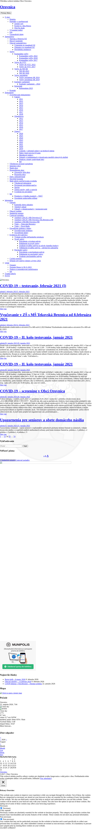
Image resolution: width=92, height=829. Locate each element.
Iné (20, 162)
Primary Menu (6, 13)
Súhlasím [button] (35, 778)
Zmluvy (17, 131)
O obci (7, 17)
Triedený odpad (20, 207)
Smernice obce (15, 166)
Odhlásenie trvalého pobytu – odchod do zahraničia (38, 248)
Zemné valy (18, 24)
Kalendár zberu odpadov (23, 205)
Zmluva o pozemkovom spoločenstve (24, 269)
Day (1, 755)
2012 (21, 101)
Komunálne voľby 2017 (28, 60)
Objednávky (19, 116)
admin (2, 292)
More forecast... (6, 726)
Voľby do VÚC (20, 62)
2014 (21, 106)
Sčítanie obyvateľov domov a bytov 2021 (25, 261)
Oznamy (13, 265)
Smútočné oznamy (17, 213)
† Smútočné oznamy (7, 460)
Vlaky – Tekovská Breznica (24, 224)
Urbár (7, 263)
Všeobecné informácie (22, 183)
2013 (21, 103)
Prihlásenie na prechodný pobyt (31, 254)
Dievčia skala (19, 28)
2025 (21, 136)
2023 (21, 140)
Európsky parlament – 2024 (29, 84)
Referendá (18, 86)
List (1, 750)
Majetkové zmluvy (26, 155)
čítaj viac (3, 309)
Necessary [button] (4, 806)
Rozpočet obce (20, 174)
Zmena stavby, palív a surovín (25, 190)
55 (10, 436)
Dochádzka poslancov (22, 49)
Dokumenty (9, 93)
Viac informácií (46, 778)
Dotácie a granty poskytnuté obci (31, 159)
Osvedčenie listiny (21, 233)
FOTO (7, 276)
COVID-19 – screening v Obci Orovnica (32, 391)
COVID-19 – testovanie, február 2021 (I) (33, 286)
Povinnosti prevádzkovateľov (25, 185)
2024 (21, 138)
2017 (21, 112)
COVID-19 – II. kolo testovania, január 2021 (36, 337)
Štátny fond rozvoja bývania (29, 153)
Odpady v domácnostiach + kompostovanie (30, 209)
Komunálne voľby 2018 (28, 58)
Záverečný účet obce (22, 172)
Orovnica (7, 7)
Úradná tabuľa (10, 274)
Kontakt (13, 90)
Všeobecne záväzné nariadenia (21, 164)
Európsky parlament (22, 82)
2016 (21, 110)
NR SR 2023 (24, 71)
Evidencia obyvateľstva (18, 235)
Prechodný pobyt (20, 250)
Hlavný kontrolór (16, 41)
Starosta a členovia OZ (18, 39)
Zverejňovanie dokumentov (20, 95)
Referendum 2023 (26, 88)
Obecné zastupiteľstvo (18, 43)
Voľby (12, 52)
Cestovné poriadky (17, 215)
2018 (21, 114)
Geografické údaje (16, 34)
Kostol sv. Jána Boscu (22, 26)
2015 (21, 108)
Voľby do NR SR (21, 69)
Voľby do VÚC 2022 (27, 65)
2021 (21, 144)
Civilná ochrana (16, 259)
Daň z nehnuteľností (17, 177)
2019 (21, 149)
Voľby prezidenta (21, 75)
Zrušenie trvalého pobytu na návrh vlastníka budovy (39, 246)
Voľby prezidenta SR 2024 (29, 78)
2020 (21, 146)
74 (14, 436)
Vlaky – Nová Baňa (22, 226)
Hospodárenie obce (17, 170)
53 (5, 436)
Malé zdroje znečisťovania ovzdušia (23, 181)
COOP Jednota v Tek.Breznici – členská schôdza (23, 684)
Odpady (13, 203)
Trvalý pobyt (19, 239)
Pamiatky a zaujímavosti (19, 21)
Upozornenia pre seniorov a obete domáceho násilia (42, 420)
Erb (11, 32)
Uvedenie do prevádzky (23, 192)
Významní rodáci (16, 30)
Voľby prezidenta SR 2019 (29, 80)
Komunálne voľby (21, 54)
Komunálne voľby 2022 (28, 56)
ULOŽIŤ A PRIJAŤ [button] (8, 828)
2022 (21, 142)
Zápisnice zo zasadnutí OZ (24, 47)
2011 (21, 99)
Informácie (9, 200)
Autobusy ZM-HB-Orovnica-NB (27, 222)
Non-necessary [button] (5, 817)
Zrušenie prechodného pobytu (30, 256)
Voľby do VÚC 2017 (27, 67)
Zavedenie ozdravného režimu (25, 198)
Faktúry (17, 97)
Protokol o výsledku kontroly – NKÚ (28, 196)
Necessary (7, 808)
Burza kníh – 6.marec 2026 (15, 679)
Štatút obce (14, 168)
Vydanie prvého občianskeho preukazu (29, 237)
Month (2, 748)
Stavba (17, 187)
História (13, 19)
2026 (21, 134)
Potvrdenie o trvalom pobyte (30, 241)
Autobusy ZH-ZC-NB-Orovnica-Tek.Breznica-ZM (33, 220)
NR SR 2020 (24, 73)
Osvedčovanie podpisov (23, 231)
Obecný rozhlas (15, 211)
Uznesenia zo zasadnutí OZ (24, 45)
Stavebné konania (16, 179)
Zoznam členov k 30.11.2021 (21, 267)
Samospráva (9, 37)
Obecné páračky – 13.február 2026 (18, 682)
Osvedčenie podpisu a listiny (20, 228)
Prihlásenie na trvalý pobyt (29, 243)
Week (2, 753)
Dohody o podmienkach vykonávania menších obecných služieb (43, 157)
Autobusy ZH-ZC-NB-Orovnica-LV (28, 218)
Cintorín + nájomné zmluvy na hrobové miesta (36, 151)
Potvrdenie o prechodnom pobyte (31, 252)
